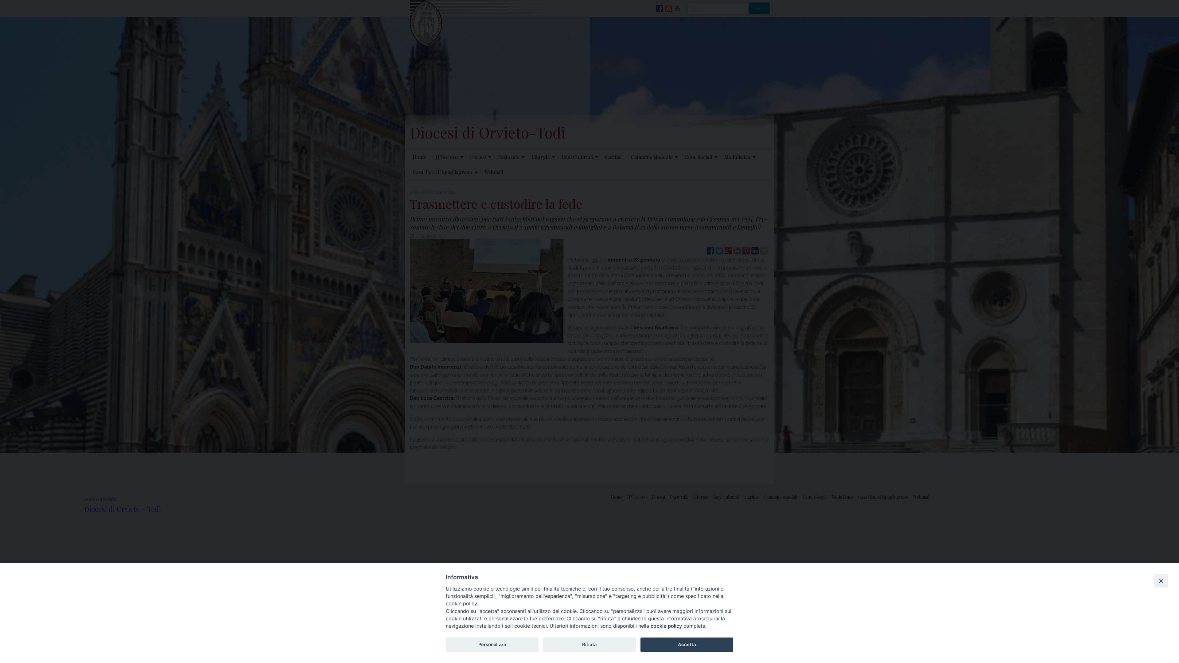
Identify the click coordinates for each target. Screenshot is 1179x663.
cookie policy (666, 626)
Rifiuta (589, 644)
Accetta (687, 644)
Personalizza (492, 644)
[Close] (1161, 580)
